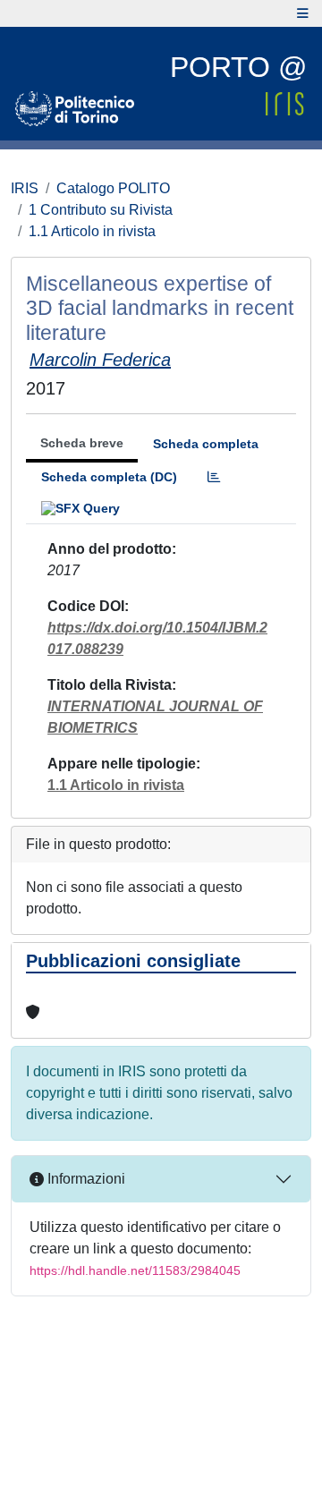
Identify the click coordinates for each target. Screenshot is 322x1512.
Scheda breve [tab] (81, 443)
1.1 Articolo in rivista (92, 231)
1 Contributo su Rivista (101, 209)
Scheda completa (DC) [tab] (109, 477)
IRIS (24, 188)
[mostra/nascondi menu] (302, 13)
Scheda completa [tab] (205, 444)
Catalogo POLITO (113, 188)
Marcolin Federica (100, 360)
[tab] (213, 477)
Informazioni (84, 1178)
